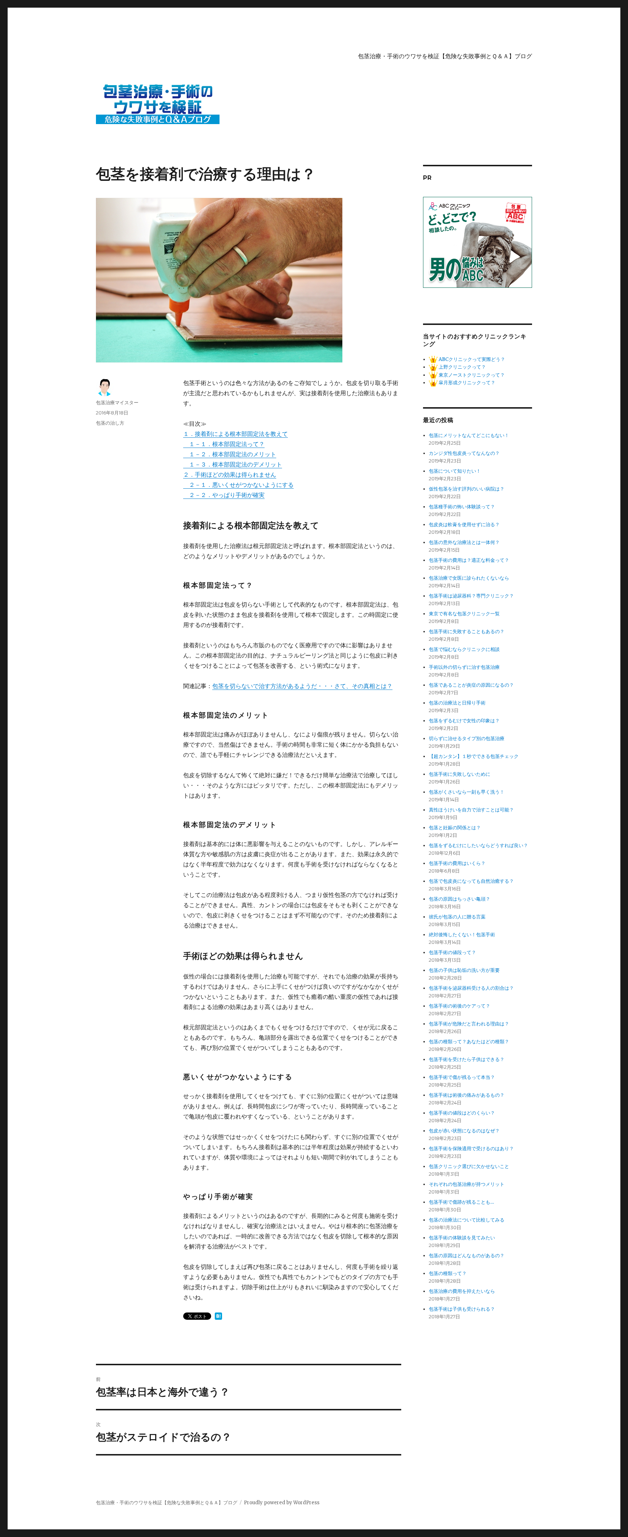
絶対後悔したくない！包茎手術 (462, 935)
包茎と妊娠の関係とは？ (455, 828)
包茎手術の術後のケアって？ (459, 1006)
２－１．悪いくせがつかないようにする (238, 484)
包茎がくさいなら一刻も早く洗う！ (466, 792)
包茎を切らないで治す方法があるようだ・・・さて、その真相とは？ (302, 686)
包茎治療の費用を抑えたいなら (462, 1291)
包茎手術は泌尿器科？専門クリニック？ (471, 596)
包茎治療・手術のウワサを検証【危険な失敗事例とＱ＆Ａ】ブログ (445, 56)
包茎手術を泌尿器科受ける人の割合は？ (471, 988)
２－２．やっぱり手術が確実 (224, 495)
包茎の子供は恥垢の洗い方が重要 (464, 970)
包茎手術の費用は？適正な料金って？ (469, 560)
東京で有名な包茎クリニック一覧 (464, 614)
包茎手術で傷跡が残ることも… (461, 1202)
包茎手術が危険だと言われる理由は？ (469, 1024)
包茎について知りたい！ (455, 471)
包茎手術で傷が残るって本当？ (462, 1077)
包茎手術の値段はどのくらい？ (462, 1113)
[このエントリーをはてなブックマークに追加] (218, 1316)
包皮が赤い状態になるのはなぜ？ (464, 1131)
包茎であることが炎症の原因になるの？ (471, 685)
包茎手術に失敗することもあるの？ (466, 631)
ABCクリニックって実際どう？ (471, 359)
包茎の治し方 (110, 423)
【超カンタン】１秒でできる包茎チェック (474, 756)
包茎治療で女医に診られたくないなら (469, 578)
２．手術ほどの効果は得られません (229, 474)
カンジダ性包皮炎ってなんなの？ (464, 453)
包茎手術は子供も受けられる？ (462, 1309)
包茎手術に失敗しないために (459, 774)
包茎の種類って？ (448, 1273)
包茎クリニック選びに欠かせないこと (469, 1166)
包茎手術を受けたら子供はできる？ (466, 1059)
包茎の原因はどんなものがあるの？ (466, 1255)
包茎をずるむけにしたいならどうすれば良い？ (478, 845)
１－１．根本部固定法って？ (224, 444)
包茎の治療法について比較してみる (466, 1220)
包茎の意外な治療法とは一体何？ (464, 542)
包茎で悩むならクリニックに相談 (464, 649)
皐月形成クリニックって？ (466, 383)
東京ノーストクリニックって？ (471, 375)
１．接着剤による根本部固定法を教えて (235, 433)
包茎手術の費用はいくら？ (457, 863)
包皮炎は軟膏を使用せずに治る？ (464, 524)
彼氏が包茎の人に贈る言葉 (457, 917)
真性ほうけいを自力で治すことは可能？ (471, 810)
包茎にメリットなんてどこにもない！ (469, 435)
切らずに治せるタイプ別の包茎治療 (466, 738)
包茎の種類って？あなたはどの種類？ (469, 1041)
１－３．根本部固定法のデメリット (232, 464)
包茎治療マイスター (117, 402)
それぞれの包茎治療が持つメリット (466, 1184)
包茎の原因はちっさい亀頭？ (459, 899)
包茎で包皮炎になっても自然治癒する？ (471, 881)
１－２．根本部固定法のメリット (229, 454)
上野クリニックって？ (462, 367)
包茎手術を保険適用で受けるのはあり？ (471, 1148)
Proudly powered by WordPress (281, 1503)
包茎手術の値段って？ (452, 952)
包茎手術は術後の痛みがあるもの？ (466, 1095)
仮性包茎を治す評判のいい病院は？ (466, 489)
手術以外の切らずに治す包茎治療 (464, 667)
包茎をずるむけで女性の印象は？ (464, 721)
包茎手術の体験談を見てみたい (462, 1238)
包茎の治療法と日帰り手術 (457, 703)
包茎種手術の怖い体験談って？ (462, 507)
